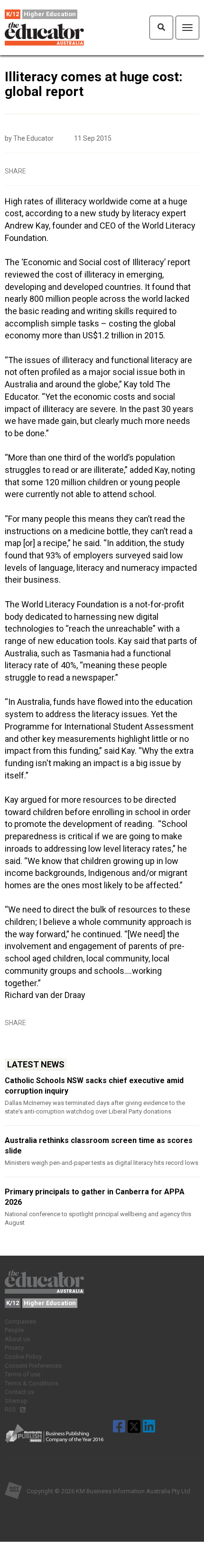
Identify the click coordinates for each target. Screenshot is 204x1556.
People (14, 1330)
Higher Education (50, 14)
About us (17, 1339)
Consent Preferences (33, 1365)
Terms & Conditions (31, 1383)
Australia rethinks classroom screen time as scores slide (99, 1145)
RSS (11, 1409)
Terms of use (22, 1374)
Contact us (19, 1391)
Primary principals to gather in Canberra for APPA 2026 (95, 1197)
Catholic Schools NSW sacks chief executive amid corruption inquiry (94, 1085)
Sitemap (16, 1400)
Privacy (14, 1347)
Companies (20, 1321)
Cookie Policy (23, 1356)
